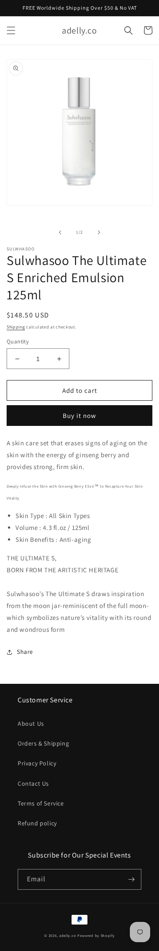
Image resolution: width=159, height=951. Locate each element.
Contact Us (33, 783)
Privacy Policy (37, 763)
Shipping (16, 327)
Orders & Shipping (43, 743)
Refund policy (37, 823)
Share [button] (25, 652)
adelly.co (67, 935)
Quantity (18, 341)
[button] (11, 30)
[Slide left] (60, 232)
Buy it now (79, 415)
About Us (31, 723)
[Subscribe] (131, 879)
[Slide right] (99, 232)
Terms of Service (41, 803)
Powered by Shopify (96, 935)
